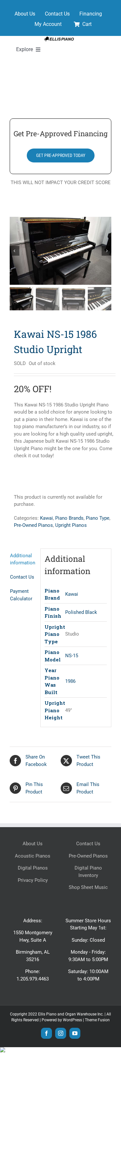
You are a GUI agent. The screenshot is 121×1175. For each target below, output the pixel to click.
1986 (70, 681)
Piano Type (97, 518)
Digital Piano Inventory (88, 871)
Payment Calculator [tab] (21, 595)
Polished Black (81, 612)
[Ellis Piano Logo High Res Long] (59, 38)
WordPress (72, 1020)
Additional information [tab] (22, 559)
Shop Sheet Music (88, 887)
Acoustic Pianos (32, 856)
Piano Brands (69, 518)
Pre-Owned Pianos (33, 525)
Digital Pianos (33, 868)
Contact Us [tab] (22, 577)
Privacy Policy (33, 880)
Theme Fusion (97, 1020)
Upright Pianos (71, 525)
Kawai (46, 518)
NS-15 (71, 656)
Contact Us (88, 844)
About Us (33, 844)
